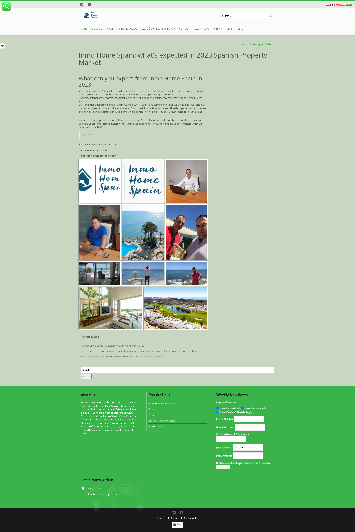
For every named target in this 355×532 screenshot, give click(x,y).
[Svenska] (350, 4)
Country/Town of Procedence (232, 434)
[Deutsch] (337, 4)
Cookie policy (191, 518)
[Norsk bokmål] (340, 4)
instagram (82, 4)
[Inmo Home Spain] (177, 525)
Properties (111, 28)
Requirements (224, 455)
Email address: (224, 447)
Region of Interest (226, 402)
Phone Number (224, 419)
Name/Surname (225, 427)
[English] (330, 4)
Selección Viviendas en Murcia (158, 28)
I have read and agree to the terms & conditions (246, 463)
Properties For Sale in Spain (164, 403)
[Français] (334, 4)
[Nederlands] (327, 4)
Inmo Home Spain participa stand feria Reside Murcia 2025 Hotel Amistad (121, 356)
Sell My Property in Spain (207, 28)
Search (270, 15)
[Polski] (344, 4)
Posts (239, 28)
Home (83, 28)
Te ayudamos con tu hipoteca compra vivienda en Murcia (113, 345)
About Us (96, 28)
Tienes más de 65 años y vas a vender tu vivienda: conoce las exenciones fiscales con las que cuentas (138, 351)
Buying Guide (129, 28)
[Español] (347, 4)
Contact (184, 28)
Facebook (89, 4)
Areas (229, 28)
